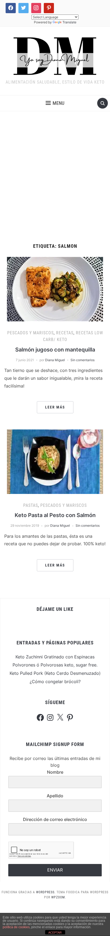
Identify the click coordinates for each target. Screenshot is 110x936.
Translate (69, 22)
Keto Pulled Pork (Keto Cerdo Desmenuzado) (55, 673)
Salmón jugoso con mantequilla (55, 349)
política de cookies (16, 927)
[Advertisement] (55, 177)
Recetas (64, 332)
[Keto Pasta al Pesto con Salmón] (55, 461)
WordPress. (46, 892)
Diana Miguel (55, 360)
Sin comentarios (82, 360)
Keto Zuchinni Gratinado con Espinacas (55, 656)
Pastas (30, 505)
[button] (55, 103)
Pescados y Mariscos (30, 332)
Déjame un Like (55, 609)
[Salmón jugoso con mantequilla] (55, 288)
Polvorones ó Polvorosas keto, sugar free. (55, 665)
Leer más (55, 407)
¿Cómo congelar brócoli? (55, 681)
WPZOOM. (58, 897)
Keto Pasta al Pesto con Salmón (55, 515)
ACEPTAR (55, 932)
